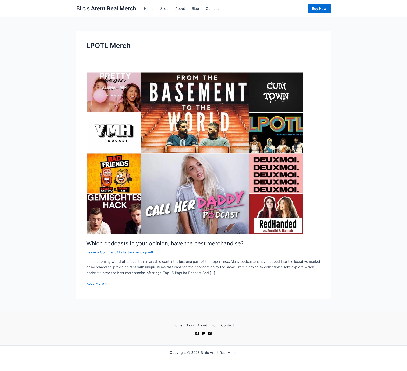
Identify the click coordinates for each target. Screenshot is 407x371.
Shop (164, 8)
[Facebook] (197, 333)
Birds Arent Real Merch (106, 8)
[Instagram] (210, 333)
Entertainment (130, 252)
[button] (319, 8)
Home (148, 8)
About (180, 8)
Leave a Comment (101, 252)
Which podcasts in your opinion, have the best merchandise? (165, 243)
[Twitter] (203, 333)
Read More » (96, 283)
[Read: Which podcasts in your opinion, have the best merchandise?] (195, 153)
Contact (212, 8)
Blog (195, 8)
